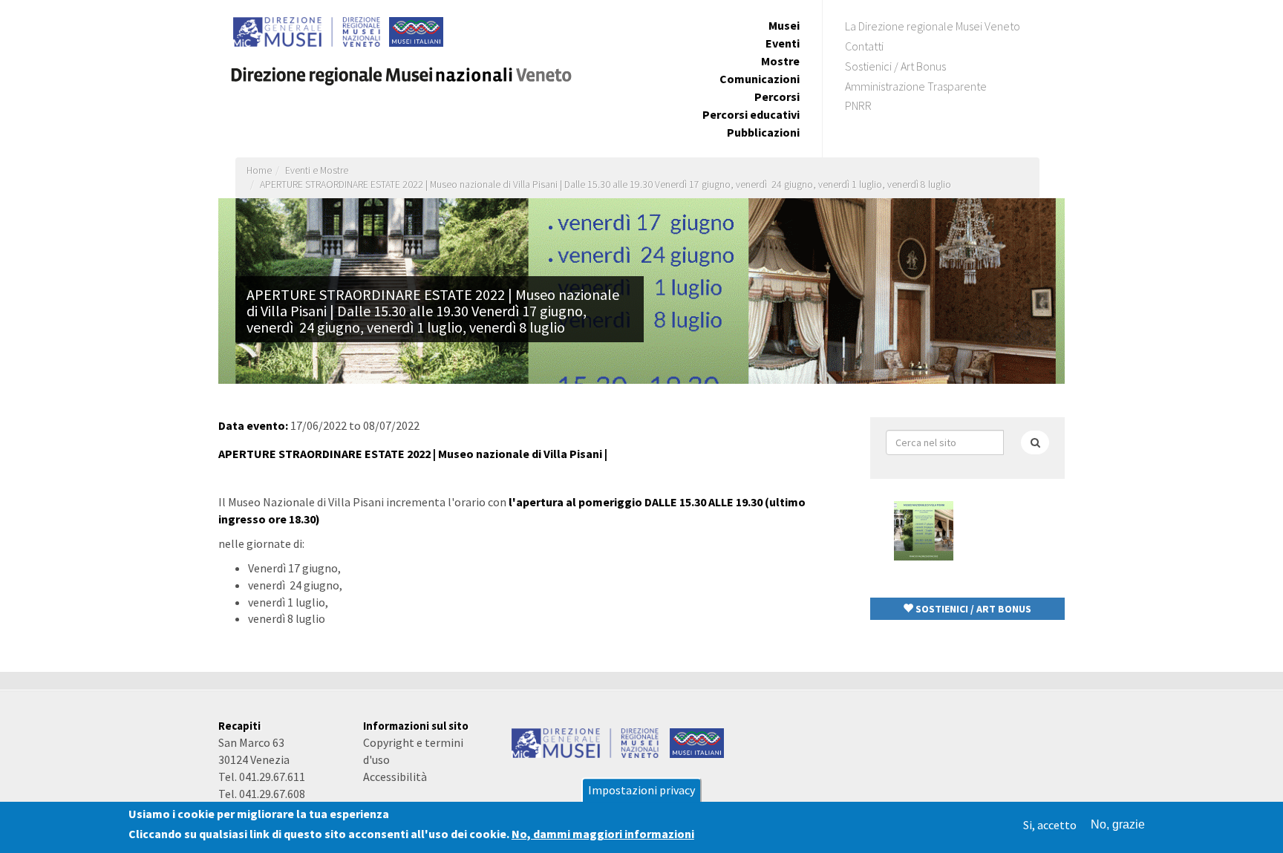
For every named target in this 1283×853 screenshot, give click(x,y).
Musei (784, 25)
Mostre (780, 60)
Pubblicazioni (763, 132)
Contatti (864, 46)
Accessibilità (395, 776)
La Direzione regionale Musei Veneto (932, 26)
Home (259, 170)
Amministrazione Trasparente (916, 86)
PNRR (858, 105)
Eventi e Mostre (316, 170)
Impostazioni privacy (641, 789)
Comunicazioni (759, 78)
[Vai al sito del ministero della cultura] (586, 741)
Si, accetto (1050, 824)
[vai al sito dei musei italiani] (697, 741)
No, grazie (1118, 824)
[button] (967, 609)
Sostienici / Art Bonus (895, 66)
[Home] (407, 70)
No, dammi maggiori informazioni (603, 834)
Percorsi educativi (751, 114)
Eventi (782, 43)
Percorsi (777, 96)
